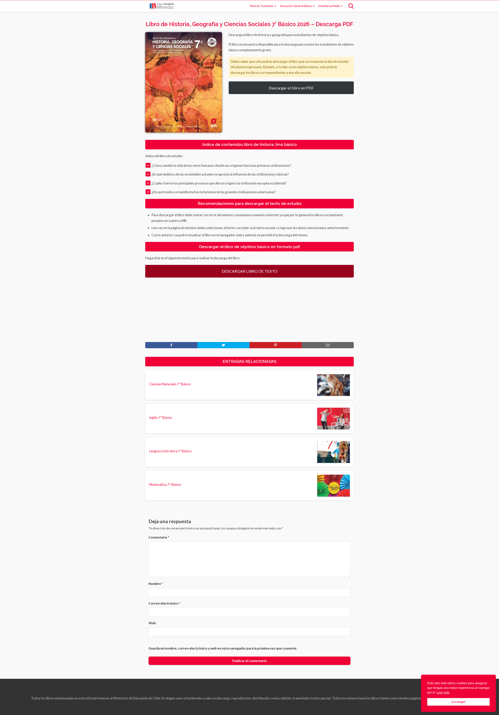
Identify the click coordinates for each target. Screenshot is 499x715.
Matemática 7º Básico (165, 485)
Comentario (159, 537)
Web (152, 623)
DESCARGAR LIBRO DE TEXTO (249, 271)
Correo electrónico (164, 603)
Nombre (156, 584)
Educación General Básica (296, 6)
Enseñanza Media (329, 6)
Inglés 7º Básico (160, 418)
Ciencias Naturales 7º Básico (170, 384)
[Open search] (351, 6)
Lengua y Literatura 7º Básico (170, 451)
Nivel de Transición (261, 6)
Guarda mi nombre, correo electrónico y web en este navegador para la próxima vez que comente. (223, 648)
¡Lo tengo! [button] (458, 701)
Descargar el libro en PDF (291, 88)
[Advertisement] (249, 309)
